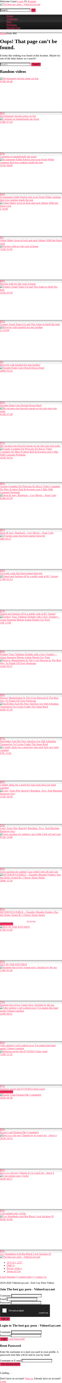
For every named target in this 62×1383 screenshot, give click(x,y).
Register (32, 1)
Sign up (5, 1319)
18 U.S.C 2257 (14, 1262)
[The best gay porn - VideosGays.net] (20, 4)
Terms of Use (14, 1271)
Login (20, 1)
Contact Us (41, 1277)
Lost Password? (16, 1339)
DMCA (11, 1265)
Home (10, 16)
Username (5, 1295)
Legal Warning (8, 1277)
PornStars (12, 24)
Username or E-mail (10, 1360)
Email (3, 1299)
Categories (12, 19)
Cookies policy (25, 1277)
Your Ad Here (31, 921)
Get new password (10, 1364)
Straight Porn (13, 27)
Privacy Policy (14, 1268)
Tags (9, 22)
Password (5, 1302)
